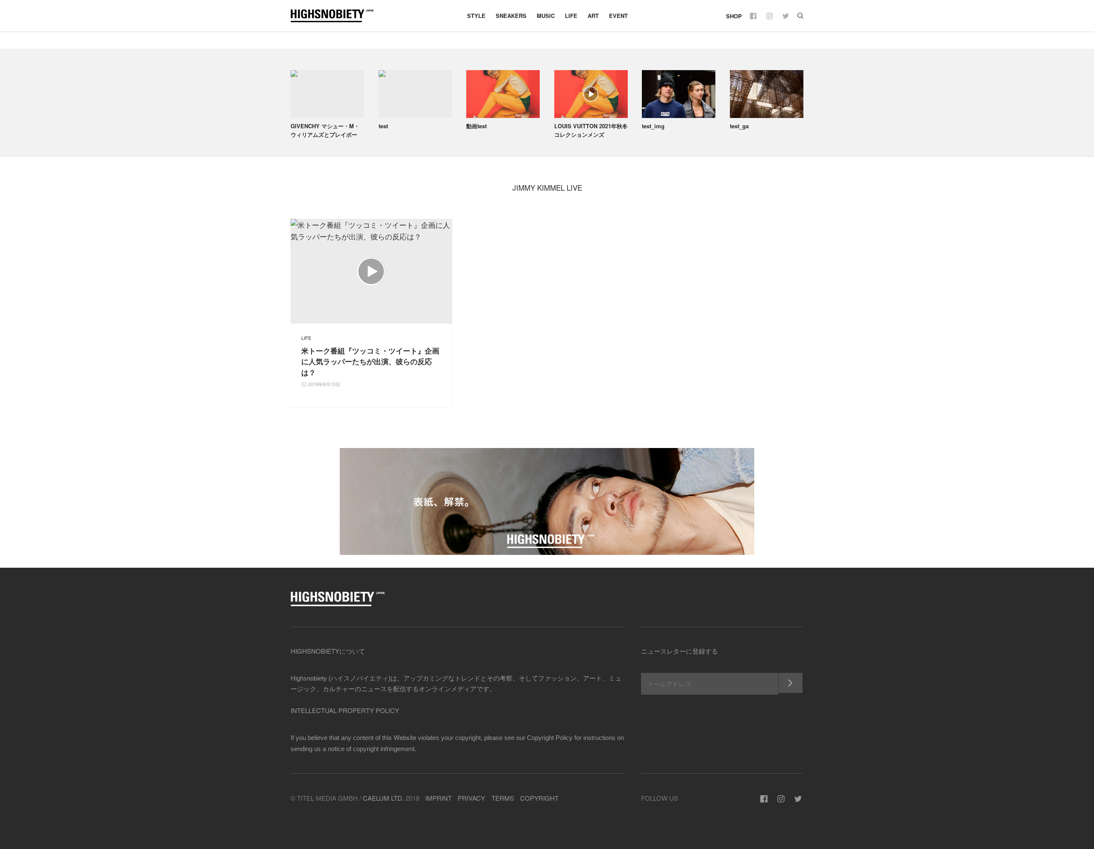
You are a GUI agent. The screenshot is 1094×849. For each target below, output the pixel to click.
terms (502, 797)
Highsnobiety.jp (338, 15)
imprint (438, 797)
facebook (754, 16)
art (593, 16)
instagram (770, 16)
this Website (399, 737)
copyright (539, 797)
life (571, 16)
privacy (471, 797)
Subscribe (790, 683)
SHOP (734, 16)
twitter (786, 16)
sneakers (511, 16)
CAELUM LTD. (383, 797)
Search (800, 16)
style (476, 16)
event (618, 16)
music (546, 16)
